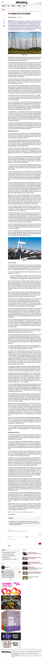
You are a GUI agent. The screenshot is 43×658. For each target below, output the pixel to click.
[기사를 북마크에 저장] (4, 22)
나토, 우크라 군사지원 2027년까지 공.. (8, 574)
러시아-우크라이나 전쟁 (9, 567)
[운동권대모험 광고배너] (11, 647)
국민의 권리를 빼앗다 (5, 557)
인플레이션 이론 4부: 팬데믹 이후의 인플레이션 (34, 563)
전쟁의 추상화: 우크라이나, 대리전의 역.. (8, 571)
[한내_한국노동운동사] (11, 632)
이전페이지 (23, 651)
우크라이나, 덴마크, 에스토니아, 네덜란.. (8, 575)
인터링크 (13, 6)
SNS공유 (4, 19)
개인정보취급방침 (31, 651)
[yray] (11, 639)
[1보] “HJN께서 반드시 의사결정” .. (8, 554)
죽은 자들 (33, 577)
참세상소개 (13, 651)
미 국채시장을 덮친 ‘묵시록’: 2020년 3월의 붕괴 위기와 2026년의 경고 (34, 568)
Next (19, 572)
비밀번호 (26, 536)
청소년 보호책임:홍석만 (37, 651)
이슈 (8, 6)
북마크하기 (4, 22)
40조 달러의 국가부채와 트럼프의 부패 (8, 555)
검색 (40, 3)
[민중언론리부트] (11, 595)
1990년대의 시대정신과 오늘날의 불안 (34, 573)
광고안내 (20, 651)
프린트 (4, 25)
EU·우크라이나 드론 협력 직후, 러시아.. (8, 572)
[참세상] (6, 652)
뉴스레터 (26, 651)
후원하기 (16, 651)
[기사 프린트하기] (4, 25)
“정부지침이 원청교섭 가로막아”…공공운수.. (9, 559)
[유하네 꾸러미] (11, 609)
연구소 (24, 6)
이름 (9, 536)
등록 (40, 543)
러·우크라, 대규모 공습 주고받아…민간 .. (8, 577)
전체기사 (4, 6)
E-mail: (40, 654)
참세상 (21, 3)
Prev (2, 572)
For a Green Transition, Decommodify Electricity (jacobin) (21, 512)
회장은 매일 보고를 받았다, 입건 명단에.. (9, 552)
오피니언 (19, 6)
